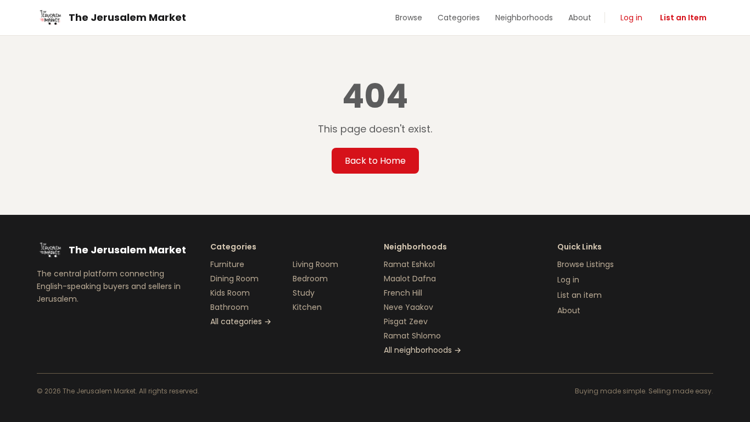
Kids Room (230, 292)
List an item (579, 295)
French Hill (403, 292)
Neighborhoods (524, 17)
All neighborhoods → (422, 350)
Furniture (227, 264)
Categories (459, 17)
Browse (408, 17)
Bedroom (310, 278)
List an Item (683, 17)
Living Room (315, 264)
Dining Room (234, 278)
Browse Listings (585, 264)
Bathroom (229, 307)
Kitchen (307, 307)
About (579, 17)
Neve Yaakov (408, 307)
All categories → (240, 321)
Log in (631, 17)
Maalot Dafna (410, 278)
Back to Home (375, 160)
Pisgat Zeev (406, 321)
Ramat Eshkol (409, 264)
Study (304, 292)
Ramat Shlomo (412, 335)
